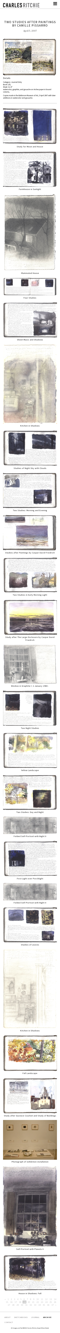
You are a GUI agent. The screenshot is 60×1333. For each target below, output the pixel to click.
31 (26, 1304)
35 (44, 1304)
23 (42, 1302)
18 (20, 1302)
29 (17, 1304)
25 (51, 1302)
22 (37, 1302)
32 (31, 1304)
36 (48, 1304)
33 (35, 1304)
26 (55, 1302)
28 (13, 1304)
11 (42, 1299)
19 (24, 1302)
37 (52, 1304)
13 (51, 1299)
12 (46, 1299)
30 (22, 1304)
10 (37, 1299)
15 (7, 1302)
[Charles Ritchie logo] (21, 6)
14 (55, 1299)
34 (39, 1304)
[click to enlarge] (30, 57)
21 (33, 1302)
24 (46, 1302)
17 (16, 1302)
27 (9, 1304)
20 (29, 1302)
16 (11, 1302)
